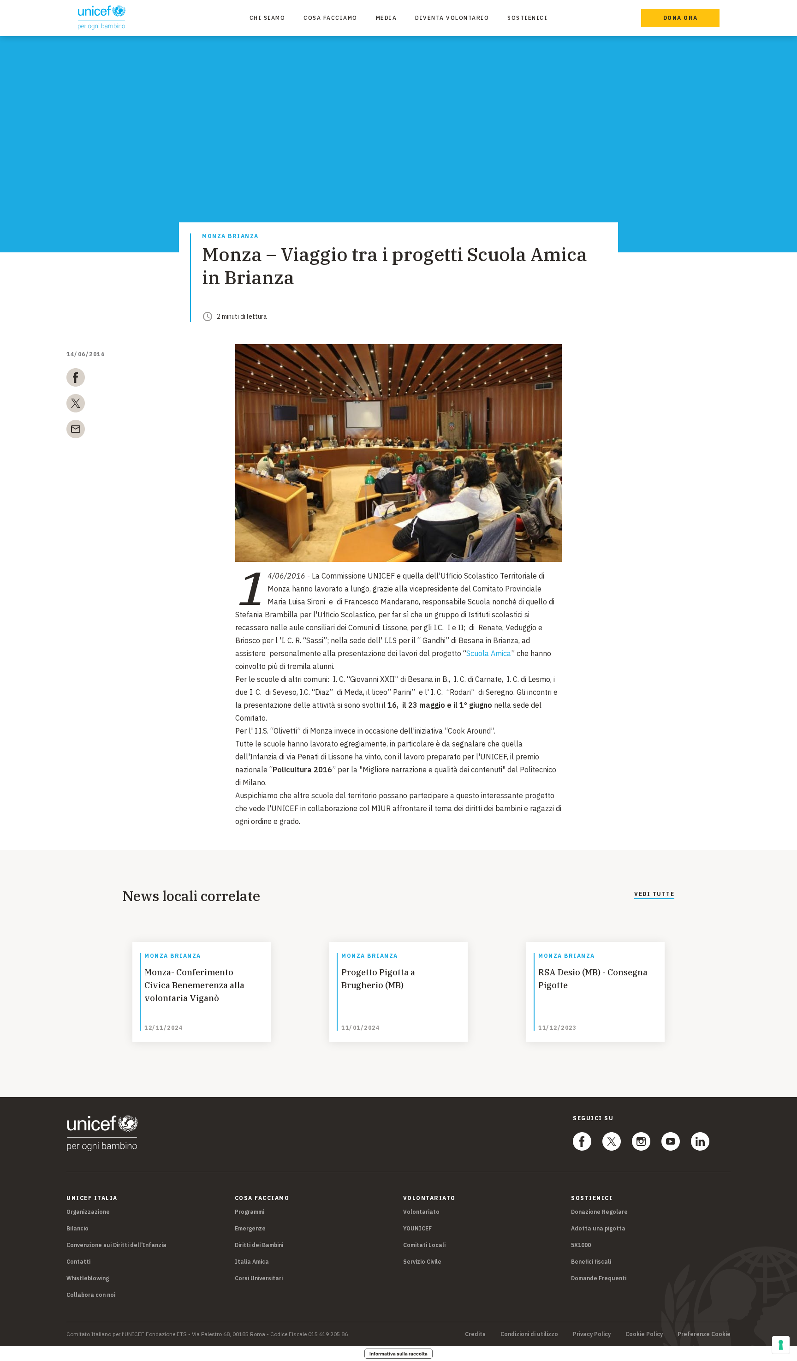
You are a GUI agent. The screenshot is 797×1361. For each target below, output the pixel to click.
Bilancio (77, 1228)
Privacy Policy (592, 1334)
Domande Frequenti (598, 1278)
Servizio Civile (422, 1261)
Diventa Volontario (452, 17)
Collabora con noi (90, 1294)
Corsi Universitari (259, 1278)
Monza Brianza (230, 236)
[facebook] (75, 379)
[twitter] (75, 405)
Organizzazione (88, 1211)
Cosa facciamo (330, 17)
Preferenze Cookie (704, 1334)
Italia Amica (252, 1261)
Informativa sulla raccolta (398, 1353)
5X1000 (581, 1245)
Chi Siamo (267, 17)
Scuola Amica (488, 653)
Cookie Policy (644, 1334)
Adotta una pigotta (598, 1228)
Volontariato (421, 1211)
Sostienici (527, 17)
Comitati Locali (424, 1245)
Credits (475, 1334)
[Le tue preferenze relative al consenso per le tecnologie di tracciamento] (781, 1345)
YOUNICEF (417, 1228)
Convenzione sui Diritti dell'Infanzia (116, 1245)
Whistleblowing (87, 1278)
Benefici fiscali (591, 1261)
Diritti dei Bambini (259, 1245)
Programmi (249, 1211)
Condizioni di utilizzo (529, 1334)
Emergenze (250, 1228)
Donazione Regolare (599, 1211)
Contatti (78, 1261)
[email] (75, 431)
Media (386, 17)
